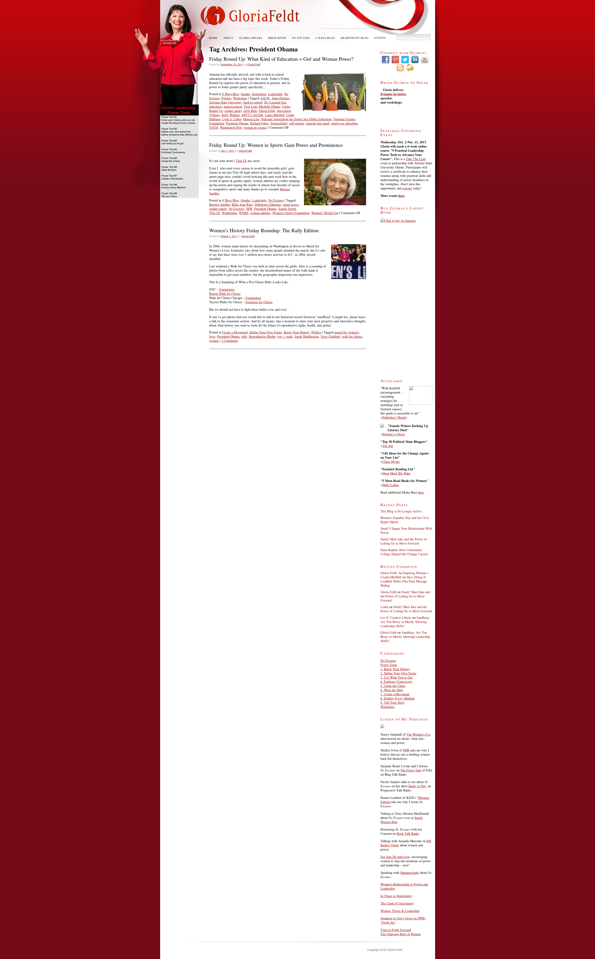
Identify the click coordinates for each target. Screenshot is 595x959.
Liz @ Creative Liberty (395, 617)
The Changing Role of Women (400, 934)
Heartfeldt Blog (355, 38)
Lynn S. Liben (231, 119)
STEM (213, 127)
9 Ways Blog (325, 38)
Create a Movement (235, 332)
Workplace (240, 98)
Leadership (275, 94)
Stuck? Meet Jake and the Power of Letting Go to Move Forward (403, 541)
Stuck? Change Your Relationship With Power (406, 530)
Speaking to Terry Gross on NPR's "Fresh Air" (403, 920)
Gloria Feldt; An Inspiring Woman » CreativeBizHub (404, 575)
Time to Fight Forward (395, 930)
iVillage (214, 115)
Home (213, 38)
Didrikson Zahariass (268, 204)
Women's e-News (393, 434)
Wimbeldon (229, 213)
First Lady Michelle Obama (262, 106)
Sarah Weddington (306, 336)
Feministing (227, 289)
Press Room (277, 38)
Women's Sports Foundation (290, 213)
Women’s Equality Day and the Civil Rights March (404, 519)
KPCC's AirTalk (252, 115)
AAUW (265, 98)
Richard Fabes (259, 123)
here (401, 195)
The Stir (387, 446)
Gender (245, 94)
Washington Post (231, 127)
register (407, 188)
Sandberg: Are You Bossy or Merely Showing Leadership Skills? (405, 621)
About (228, 38)
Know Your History (297, 332)
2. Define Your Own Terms (398, 673)
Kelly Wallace (230, 115)
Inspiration (259, 94)
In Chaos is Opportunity (396, 896)
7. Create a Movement (395, 694)
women (214, 340)
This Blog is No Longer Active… (402, 511)
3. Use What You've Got (396, 677)
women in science (255, 127)
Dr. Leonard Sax (275, 102)
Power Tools (388, 665)
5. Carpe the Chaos (392, 685)
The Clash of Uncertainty (397, 903)
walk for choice (352, 336)
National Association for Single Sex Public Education (296, 119)
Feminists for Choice (259, 302)
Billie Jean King (242, 204)
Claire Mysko (391, 461)
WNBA (243, 213)
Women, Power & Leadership (400, 911)
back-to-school (252, 102)
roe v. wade (285, 336)
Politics (226, 98)
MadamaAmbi (409, 872)
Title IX (241, 160)
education (215, 106)
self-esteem (296, 123)
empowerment (233, 106)
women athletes (260, 213)
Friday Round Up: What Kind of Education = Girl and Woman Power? (281, 58)
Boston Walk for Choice (225, 293)
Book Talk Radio (408, 833)
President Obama (237, 123)
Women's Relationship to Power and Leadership (404, 886)
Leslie (384, 607)
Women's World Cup (324, 213)
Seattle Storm (287, 208)
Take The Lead (416, 159)
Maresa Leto (251, 119)
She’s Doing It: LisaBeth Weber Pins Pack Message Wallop (403, 581)
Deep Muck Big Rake (396, 473)
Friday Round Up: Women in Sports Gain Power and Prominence (276, 144)
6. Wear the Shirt (391, 690)
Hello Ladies (390, 485)
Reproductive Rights (262, 336)
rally (244, 336)
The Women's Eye (418, 734)
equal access (291, 204)
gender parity (233, 110)
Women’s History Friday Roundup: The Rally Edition (264, 230)
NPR (249, 208)
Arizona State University (225, 102)
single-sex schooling (344, 123)
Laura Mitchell (274, 115)
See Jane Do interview (395, 857)
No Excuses (301, 38)
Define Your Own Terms (266, 332)
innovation (284, 110)
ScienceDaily (279, 123)
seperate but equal (317, 123)
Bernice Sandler (219, 204)
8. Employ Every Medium (397, 698)
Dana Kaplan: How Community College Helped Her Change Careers (404, 552)
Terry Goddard (330, 336)
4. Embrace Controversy (396, 681)
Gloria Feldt (253, 64)
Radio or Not (417, 786)
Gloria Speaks (250, 38)
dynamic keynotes (393, 93)
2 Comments (229, 340)
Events (380, 38)
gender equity (218, 208)
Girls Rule (250, 110)
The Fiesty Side (410, 770)
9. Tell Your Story (392, 702)
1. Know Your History (395, 669)
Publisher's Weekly (394, 417)
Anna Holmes (280, 98)
